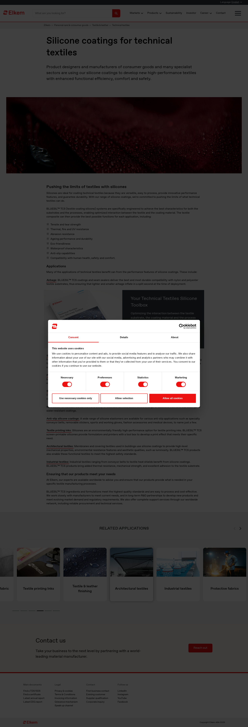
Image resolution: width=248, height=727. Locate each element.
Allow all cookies (173, 398)
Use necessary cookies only (75, 398)
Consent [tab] (73, 337)
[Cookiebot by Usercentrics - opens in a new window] (181, 326)
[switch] (105, 384)
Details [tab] (124, 337)
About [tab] (174, 337)
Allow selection (124, 398)
